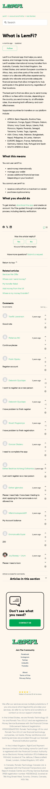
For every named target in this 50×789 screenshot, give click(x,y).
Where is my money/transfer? (16, 293)
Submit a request (35, 254)
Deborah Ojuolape (17, 380)
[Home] (13, 6)
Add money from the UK (13, 288)
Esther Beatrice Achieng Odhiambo (18, 468)
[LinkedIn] (11, 227)
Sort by (43, 307)
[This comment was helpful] (45, 315)
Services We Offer (10, 274)
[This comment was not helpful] (45, 323)
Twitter (25, 660)
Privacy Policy (25, 678)
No (31, 241)
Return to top (9, 262)
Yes (18, 241)
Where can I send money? (14, 279)
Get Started (30, 16)
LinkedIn (25, 663)
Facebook (25, 654)
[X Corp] (7, 227)
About (25, 672)
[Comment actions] (45, 327)
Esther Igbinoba (16, 488)
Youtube (25, 666)
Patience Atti (14, 338)
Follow (9, 48)
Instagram (25, 657)
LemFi (5, 16)
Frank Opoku (14, 359)
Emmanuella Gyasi (17, 534)
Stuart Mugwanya (17, 423)
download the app (24, 205)
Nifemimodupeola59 (18, 513)
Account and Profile (16, 16)
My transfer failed (10, 284)
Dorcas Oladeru (16, 444)
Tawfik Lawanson (16, 316)
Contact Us (25, 623)
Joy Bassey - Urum (17, 556)
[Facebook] (4, 227)
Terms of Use (25, 675)
